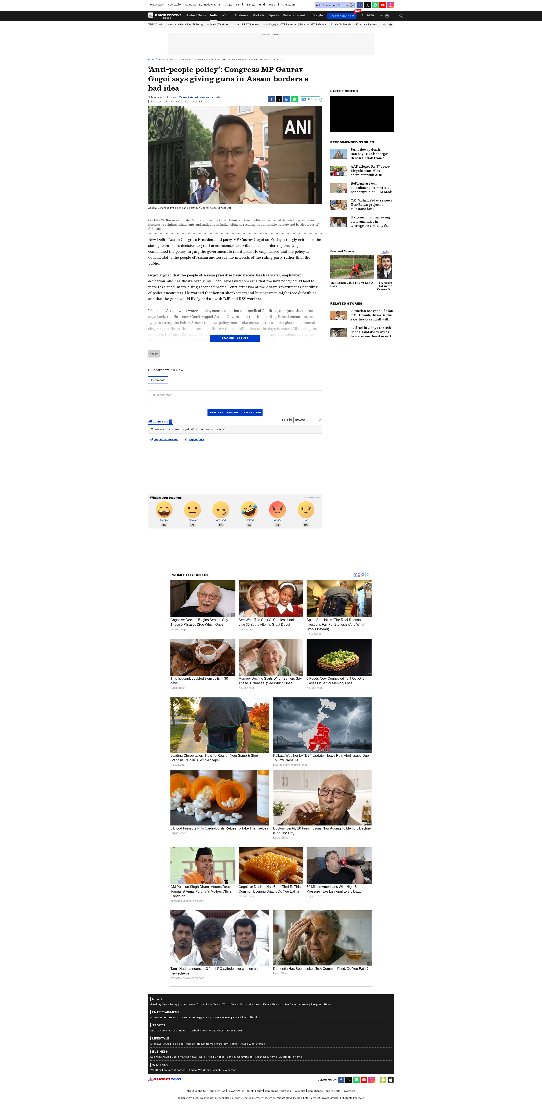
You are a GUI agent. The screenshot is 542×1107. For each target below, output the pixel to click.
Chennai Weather (198, 1069)
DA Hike (220, 1056)
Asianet (164, 1079)
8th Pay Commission (240, 1056)
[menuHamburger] (394, 16)
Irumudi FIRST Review (245, 24)
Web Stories (257, 1043)
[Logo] (166, 16)
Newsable (174, 4)
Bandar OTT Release (313, 24)
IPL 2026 (367, 15)
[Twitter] (367, 5)
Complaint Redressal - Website (285, 1090)
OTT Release (186, 1017)
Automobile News (290, 1056)
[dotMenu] (382, 15)
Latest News (196, 15)
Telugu (227, 4)
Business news (159, 1056)
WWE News (216, 1030)
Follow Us (314, 99)
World (226, 15)
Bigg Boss (203, 1017)
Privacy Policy (236, 1090)
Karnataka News (250, 1004)
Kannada (190, 4)
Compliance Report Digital (324, 1090)
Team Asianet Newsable (196, 97)
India (213, 15)
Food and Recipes (183, 1043)
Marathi (274, 4)
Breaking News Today (163, 1004)
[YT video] (382, 5)
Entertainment (294, 15)
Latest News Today (192, 1004)
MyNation (288, 4)
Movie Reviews (221, 1017)
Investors (349, 1090)
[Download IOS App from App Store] (390, 1080)
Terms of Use (216, 1090)
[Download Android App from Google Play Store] (382, 1080)
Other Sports (234, 1030)
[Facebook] (360, 5)
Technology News (266, 1056)
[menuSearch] (401, 16)
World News (230, 1004)
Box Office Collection (246, 1017)
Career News (238, 1043)
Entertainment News (163, 1017)
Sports (274, 15)
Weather (155, 1069)
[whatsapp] (375, 5)
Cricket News (177, 1030)
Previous (384, 24)
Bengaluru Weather (224, 1069)
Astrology (222, 1043)
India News (213, 1004)
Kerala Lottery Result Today (185, 24)
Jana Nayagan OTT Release (280, 24)
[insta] (390, 5)
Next (390, 24)
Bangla (250, 4)
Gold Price (205, 1056)
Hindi (262, 4)
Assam (154, 353)
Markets (259, 15)
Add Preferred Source (332, 5)
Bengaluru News (321, 1004)
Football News (197, 1030)
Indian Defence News (294, 1004)
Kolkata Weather (217, 24)
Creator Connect (341, 16)
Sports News (158, 1030)
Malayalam (157, 4)
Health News (205, 1043)
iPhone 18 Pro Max (341, 24)
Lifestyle (316, 15)
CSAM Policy (255, 1090)
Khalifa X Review (366, 24)
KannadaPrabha (209, 4)
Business (241, 15)
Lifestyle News (159, 1043)
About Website (196, 1090)
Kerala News (271, 1004)
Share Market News (184, 1056)
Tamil (239, 4)
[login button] (388, 16)
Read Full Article (235, 338)
